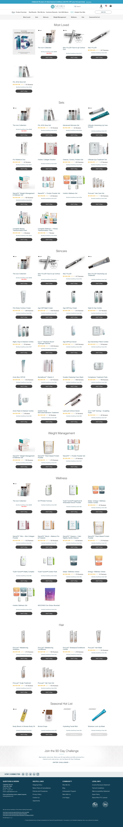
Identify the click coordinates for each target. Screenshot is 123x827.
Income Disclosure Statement (101, 785)
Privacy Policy (37, 794)
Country (106, 5)
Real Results (32, 12)
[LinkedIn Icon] (34, 774)
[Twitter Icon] (30, 774)
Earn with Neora (63, 12)
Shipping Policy (37, 785)
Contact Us (36, 797)
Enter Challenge (60, 762)
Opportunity (36, 801)
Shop (13, 12)
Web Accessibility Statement (101, 791)
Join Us (103, 12)
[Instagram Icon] (38, 774)
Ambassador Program (69, 791)
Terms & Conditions (98, 788)
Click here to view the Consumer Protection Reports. (15, 813)
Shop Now (88, 2)
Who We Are (41, 12)
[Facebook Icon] (27, 774)
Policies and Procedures (40, 791)
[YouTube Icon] (23, 774)
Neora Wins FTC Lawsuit (99, 797)
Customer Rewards (52, 12)
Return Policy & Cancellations (42, 788)
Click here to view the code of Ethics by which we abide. (16, 812)
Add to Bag (49, 57)
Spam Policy (96, 794)
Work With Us (66, 794)
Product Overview (21, 12)
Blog (63, 788)
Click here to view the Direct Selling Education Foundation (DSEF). (18, 815)
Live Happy (66, 797)
